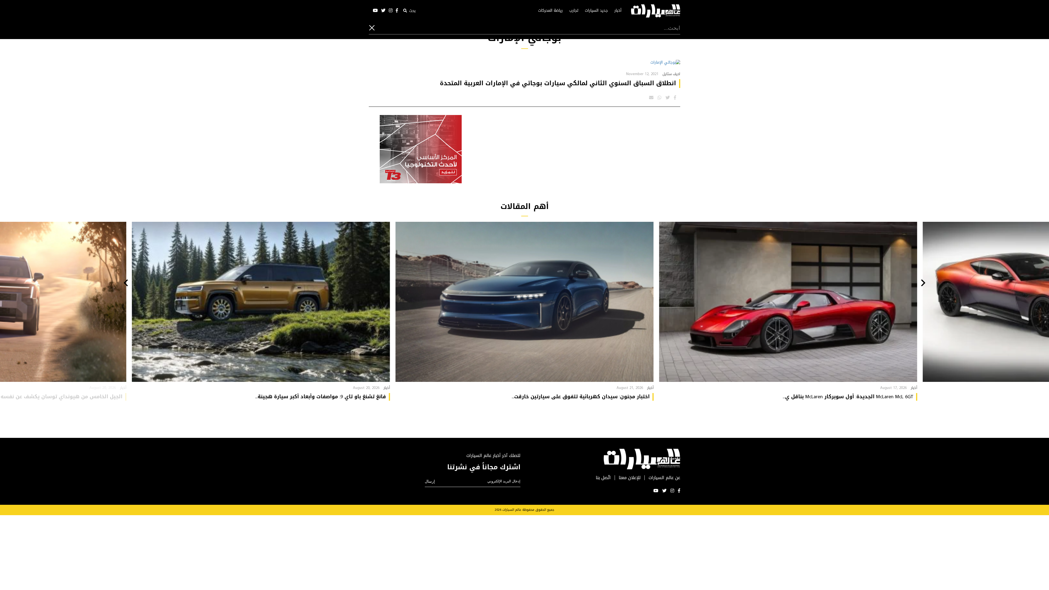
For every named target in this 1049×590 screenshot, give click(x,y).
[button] (923, 283)
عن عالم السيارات (664, 478)
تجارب (573, 10)
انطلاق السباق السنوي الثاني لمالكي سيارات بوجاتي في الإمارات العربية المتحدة (558, 83)
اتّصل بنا (603, 478)
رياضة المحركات (550, 10)
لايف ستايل (671, 73)
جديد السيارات (596, 10)
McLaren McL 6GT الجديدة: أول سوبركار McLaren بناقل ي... (848, 396)
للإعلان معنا (630, 478)
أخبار (617, 10)
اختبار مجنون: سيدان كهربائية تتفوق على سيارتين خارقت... (581, 396)
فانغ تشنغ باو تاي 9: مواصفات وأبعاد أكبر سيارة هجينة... (320, 396)
